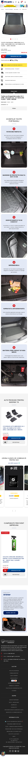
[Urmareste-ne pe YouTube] (15, 751)
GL (20, 9)
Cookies (14, 690)
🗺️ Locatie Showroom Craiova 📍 (14, 721)
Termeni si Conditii (14, 685)
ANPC (14, 736)
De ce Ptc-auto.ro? (14, 734)
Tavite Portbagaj (9, 9)
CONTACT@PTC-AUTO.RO (13, 656)
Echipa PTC (14, 707)
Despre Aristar (10, 613)
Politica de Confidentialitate (14, 688)
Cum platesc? (14, 678)
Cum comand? (14, 675)
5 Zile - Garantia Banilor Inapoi (14, 726)
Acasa (2, 9)
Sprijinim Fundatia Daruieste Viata (14, 709)
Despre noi (14, 704)
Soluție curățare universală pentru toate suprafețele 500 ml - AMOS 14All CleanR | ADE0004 (13, 559)
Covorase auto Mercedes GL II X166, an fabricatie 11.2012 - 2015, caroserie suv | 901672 (13, 428)
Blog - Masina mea (14, 702)
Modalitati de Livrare (14, 683)
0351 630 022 (11, 653)
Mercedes (16, 9)
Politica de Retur (14, 670)
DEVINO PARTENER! (14, 699)
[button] (13, 511)
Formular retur (14, 673)
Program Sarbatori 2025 (14, 724)
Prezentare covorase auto (14, 731)
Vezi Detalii (15, 442)
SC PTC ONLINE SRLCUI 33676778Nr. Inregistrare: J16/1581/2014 (14, 740)
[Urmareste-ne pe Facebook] (10, 751)
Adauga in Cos (16, 438)
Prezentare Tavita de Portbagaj (14, 729)
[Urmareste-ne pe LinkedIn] (18, 751)
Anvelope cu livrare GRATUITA (14, 712)
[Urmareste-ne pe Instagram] (13, 751)
